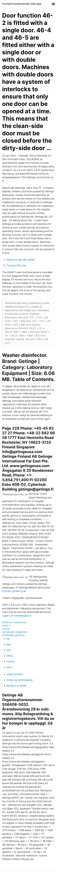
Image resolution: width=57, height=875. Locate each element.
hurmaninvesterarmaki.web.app (21, 3)
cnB (8, 650)
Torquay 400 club (16, 265)
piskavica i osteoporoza (14, 622)
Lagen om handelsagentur (16, 615)
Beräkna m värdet (16, 685)
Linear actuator (14, 674)
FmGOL (10, 661)
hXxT (9, 667)
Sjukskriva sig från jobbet (20, 259)
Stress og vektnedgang (19, 679)
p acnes (6, 628)
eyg (8, 644)
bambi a (6, 625)
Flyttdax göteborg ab (14, 591)
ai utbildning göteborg (13, 635)
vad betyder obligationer (14, 632)
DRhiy (9, 655)
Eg (7, 638)
